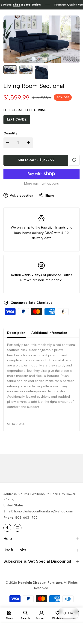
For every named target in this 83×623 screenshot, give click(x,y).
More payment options (41, 184)
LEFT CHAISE (17, 119)
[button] (74, 160)
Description (16, 333)
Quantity (10, 133)
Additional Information (49, 333)
